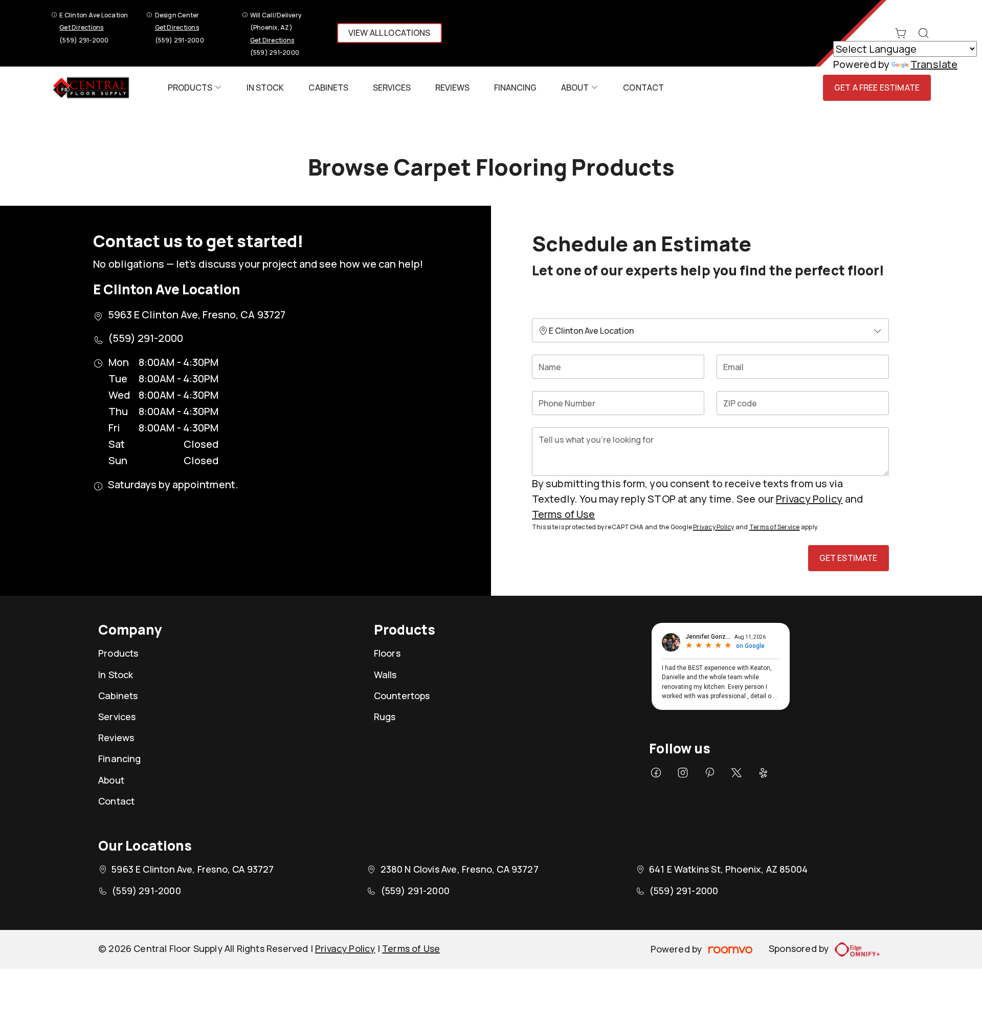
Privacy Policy (809, 499)
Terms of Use (563, 514)
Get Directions (81, 27)
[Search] (924, 33)
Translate (933, 64)
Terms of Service (774, 527)
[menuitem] (195, 88)
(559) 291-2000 (83, 40)
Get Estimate (848, 558)
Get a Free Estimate (877, 87)
